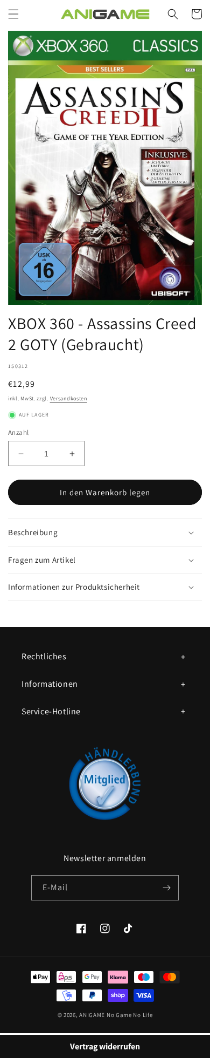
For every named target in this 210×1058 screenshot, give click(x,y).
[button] (13, 14)
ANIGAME (92, 1015)
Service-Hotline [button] (51, 711)
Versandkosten (68, 398)
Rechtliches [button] (44, 656)
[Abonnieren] (166, 887)
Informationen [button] (50, 684)
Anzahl (18, 432)
